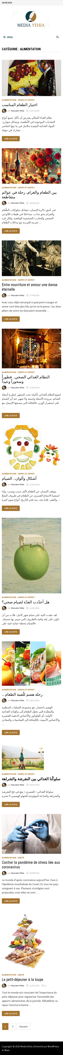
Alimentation (9, 100)
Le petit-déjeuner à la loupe (22, 979)
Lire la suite (10, 138)
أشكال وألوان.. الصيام (19, 478)
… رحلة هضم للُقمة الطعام (22, 694)
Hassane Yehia (17, 110)
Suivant (23, 1026)
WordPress (53, 1046)
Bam (7, 1050)
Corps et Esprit (26, 100)
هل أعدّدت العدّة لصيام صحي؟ (25, 602)
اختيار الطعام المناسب (19, 105)
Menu (10, 37)
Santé (21, 857)
